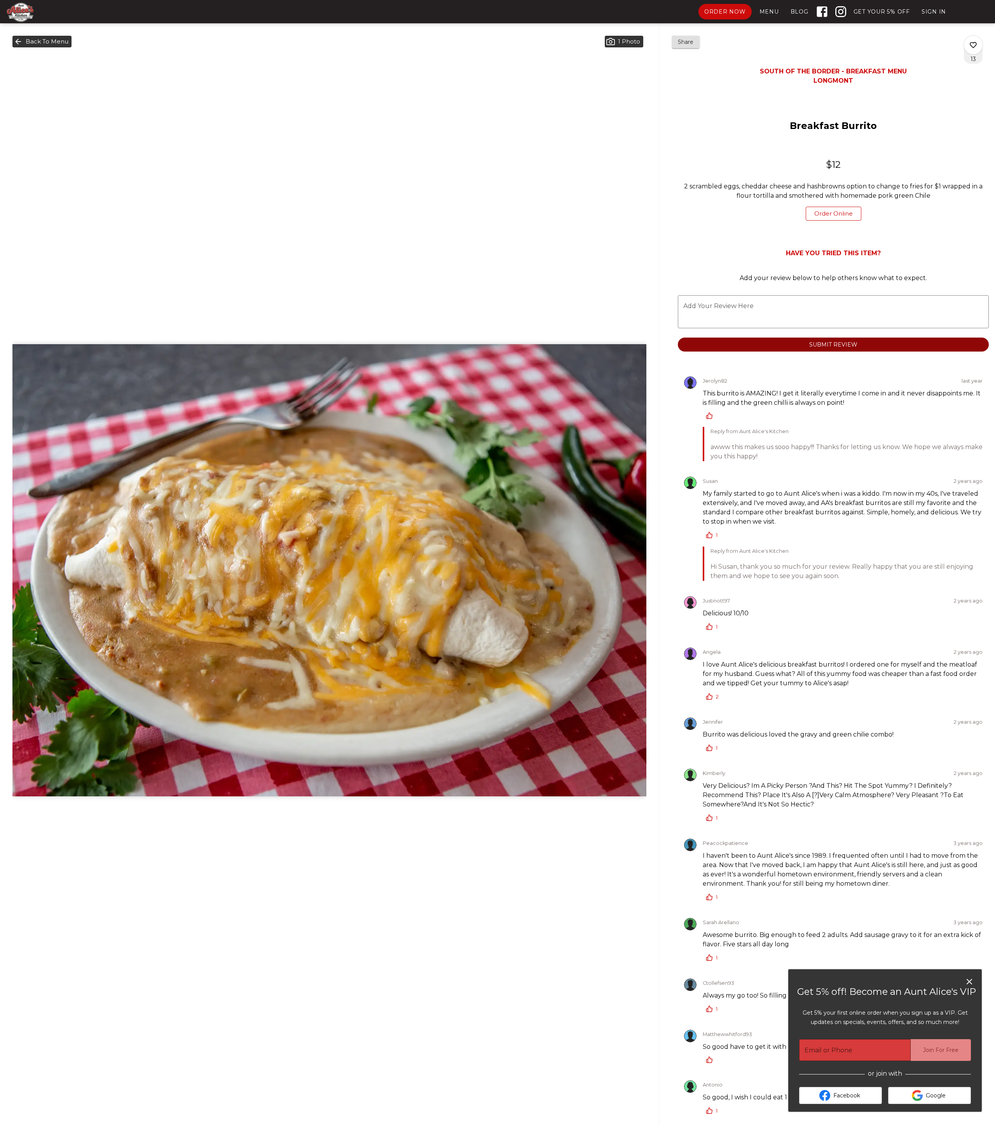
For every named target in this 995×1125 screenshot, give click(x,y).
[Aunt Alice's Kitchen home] (41, 12)
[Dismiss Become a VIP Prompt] (969, 981)
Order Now (725, 11)
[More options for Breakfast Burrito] (973, 45)
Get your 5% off (882, 11)
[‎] (823, 11)
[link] (833, 214)
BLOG (799, 11)
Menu (769, 11)
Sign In (934, 11)
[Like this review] (711, 416)
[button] (42, 41)
